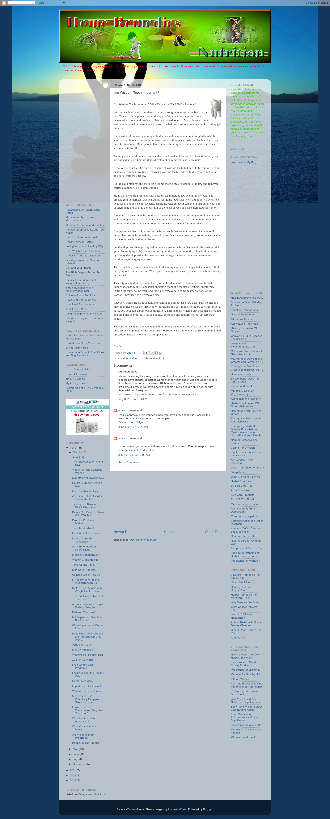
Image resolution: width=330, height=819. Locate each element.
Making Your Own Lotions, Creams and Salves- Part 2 (247, 360)
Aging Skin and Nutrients (246, 398)
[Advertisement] (168, 500)
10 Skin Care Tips (83, 659)
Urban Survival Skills (78, 369)
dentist (136, 358)
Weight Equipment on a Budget (84, 313)
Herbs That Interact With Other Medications (245, 405)
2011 (73, 770)
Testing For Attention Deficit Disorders (84, 506)
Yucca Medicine (240, 582)
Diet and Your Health (78, 267)
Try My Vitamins (75, 378)
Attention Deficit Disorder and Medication (87, 498)
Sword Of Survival (76, 374)
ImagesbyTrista (177, 809)
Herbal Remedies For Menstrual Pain (244, 596)
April (76, 457)
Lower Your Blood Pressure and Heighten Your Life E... (87, 710)
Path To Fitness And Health (82, 237)
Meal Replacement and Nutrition (85, 225)
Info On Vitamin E (82, 649)
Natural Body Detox (242, 314)
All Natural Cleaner (242, 319)
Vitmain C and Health (243, 737)
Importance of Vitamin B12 (247, 725)
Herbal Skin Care (82, 681)
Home (169, 532)
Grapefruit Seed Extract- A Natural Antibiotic (246, 353)
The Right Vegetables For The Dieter (87, 598)
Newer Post (123, 532)
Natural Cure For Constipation (82, 540)
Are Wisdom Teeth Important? (83, 736)
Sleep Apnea (238, 472)
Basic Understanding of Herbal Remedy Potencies (246, 554)
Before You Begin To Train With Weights (88, 514)
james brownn (126, 410)
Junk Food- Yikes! (76, 309)
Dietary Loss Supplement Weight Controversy (81, 282)
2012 (73, 775)
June (76, 754)
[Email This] (145, 353)
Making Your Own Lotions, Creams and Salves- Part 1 (247, 368)
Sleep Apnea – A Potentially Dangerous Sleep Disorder (87, 699)
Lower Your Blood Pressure (247, 467)
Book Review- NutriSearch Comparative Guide (247, 708)
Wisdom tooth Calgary (131, 422)
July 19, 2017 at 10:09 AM (134, 455)
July (75, 759)
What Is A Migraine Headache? (83, 720)
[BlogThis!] (149, 353)
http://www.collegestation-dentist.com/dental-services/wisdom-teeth (158, 394)
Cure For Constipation (244, 516)
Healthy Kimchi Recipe (79, 241)
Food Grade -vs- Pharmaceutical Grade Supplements (244, 717)
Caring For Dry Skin (243, 447)
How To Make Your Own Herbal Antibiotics (245, 656)
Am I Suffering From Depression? (84, 548)
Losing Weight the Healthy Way (84, 246)
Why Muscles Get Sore (245, 602)
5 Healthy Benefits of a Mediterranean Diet (79, 289)
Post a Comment (128, 462)
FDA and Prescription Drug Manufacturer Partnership (247, 685)
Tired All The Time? (83, 564)
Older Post (213, 532)
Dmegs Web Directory (91, 794)
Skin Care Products (83, 569)
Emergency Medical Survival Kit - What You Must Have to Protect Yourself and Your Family (246, 431)
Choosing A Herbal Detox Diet (83, 255)
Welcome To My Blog (243, 162)
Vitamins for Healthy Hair (246, 674)
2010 (73, 448)
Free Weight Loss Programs (83, 251)
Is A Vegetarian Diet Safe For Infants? (87, 619)
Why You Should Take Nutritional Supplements (245, 701)
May (76, 749)
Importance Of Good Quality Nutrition (243, 664)
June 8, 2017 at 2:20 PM (133, 427)
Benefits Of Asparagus (244, 310)
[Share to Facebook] (156, 353)
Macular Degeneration (85, 554)
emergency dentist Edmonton (136, 450)
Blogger (207, 809)
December (79, 764)
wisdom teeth (157, 358)
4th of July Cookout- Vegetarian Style (243, 392)
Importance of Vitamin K (86, 686)
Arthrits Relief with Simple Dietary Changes (87, 606)
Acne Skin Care (81, 644)
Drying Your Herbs (77, 347)
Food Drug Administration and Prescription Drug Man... (87, 636)
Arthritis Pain (238, 637)
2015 (73, 780)
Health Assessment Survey (247, 297)
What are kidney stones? (87, 691)
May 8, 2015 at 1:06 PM (132, 399)
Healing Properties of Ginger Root (243, 589)
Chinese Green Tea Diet (80, 295)
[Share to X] (152, 353)
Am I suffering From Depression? (243, 510)
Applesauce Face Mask (245, 323)
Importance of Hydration (245, 560)
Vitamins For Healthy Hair (87, 654)
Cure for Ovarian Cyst (85, 491)
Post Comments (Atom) (144, 539)
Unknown (123, 371)
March (77, 452)
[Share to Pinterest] (160, 353)
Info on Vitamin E (241, 679)
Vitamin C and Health (85, 559)
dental (127, 358)
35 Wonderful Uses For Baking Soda (245, 380)
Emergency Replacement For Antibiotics (246, 420)
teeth (145, 358)
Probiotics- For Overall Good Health (244, 693)
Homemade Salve (241, 374)
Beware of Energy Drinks (81, 299)
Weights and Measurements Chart (243, 345)
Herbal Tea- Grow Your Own (83, 343)
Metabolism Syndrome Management (79, 219)
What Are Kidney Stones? (246, 476)
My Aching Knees (76, 383)
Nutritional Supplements (80, 304)
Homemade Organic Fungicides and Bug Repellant (85, 354)
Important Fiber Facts (244, 386)
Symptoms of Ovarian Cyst (88, 477)
